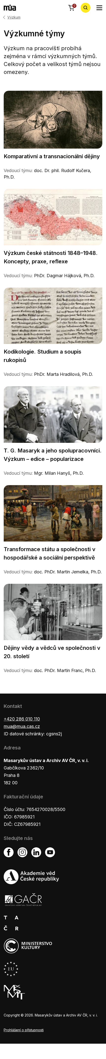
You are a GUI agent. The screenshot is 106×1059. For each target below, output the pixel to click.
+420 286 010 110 (22, 718)
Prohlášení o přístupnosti (24, 1030)
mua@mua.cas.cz (22, 726)
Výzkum (13, 17)
